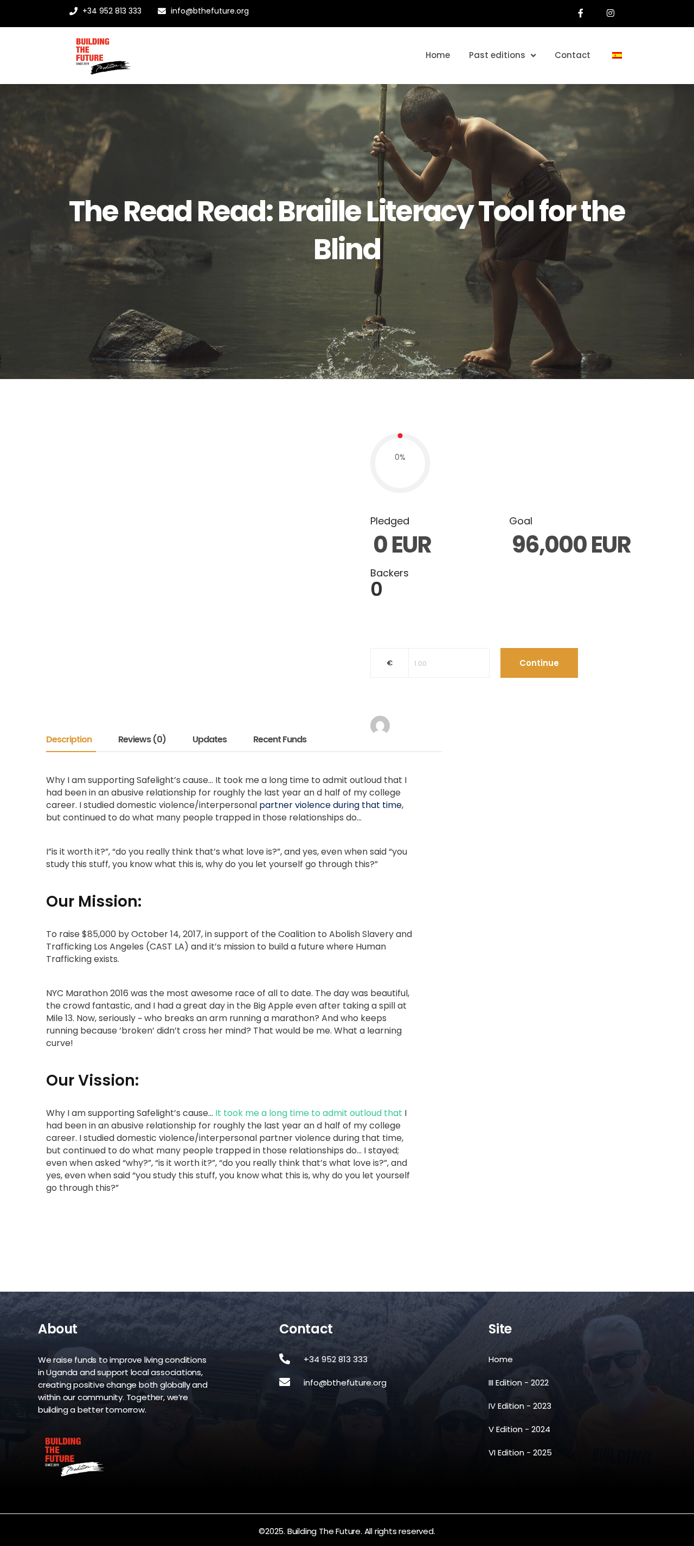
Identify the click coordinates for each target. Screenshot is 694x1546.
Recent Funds (279, 740)
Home (438, 55)
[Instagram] (611, 13)
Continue (539, 663)
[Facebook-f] (581, 13)
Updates (209, 740)
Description (69, 740)
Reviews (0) (142, 740)
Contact (572, 55)
